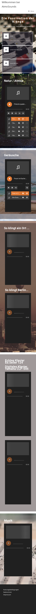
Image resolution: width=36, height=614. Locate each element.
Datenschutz (7, 592)
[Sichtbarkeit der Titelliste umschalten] (27, 187)
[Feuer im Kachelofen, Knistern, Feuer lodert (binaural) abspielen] (9, 178)
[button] (19, 119)
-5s (19, 113)
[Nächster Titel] (12, 113)
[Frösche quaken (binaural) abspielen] (9, 104)
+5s (23, 113)
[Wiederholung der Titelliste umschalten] (15, 113)
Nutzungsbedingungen (11, 590)
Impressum (7, 595)
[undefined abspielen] (9, 251)
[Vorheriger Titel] (8, 113)
